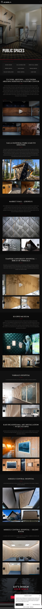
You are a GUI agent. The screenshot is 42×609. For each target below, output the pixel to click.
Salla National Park (21, 64)
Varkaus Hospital (33, 68)
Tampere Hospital (8, 68)
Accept (19, 604)
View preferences (36, 604)
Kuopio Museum (21, 68)
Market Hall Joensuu (33, 64)
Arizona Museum (8, 64)
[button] (39, 595)
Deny (28, 604)
